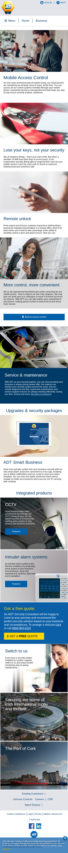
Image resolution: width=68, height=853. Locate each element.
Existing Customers (32, 793)
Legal (30, 814)
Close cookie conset (64, 839)
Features (16, 531)
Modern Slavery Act (53, 814)
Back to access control (35, 317)
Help (63, 2)
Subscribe (35, 819)
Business (41, 20)
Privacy (38, 814)
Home (25, 20)
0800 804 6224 (21, 628)
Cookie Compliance (16, 814)
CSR (50, 799)
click (58, 624)
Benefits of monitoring (41, 394)
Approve (7, 849)
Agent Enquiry (32, 804)
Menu (11, 20)
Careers (39, 799)
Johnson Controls (22, 799)
